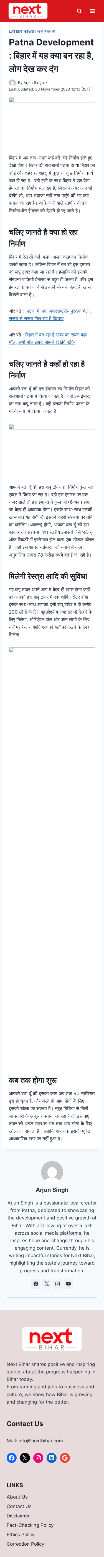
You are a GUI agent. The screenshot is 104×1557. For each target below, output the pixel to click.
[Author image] (12, 82)
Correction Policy (25, 1544)
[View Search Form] (79, 11)
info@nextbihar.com (41, 1440)
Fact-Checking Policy (30, 1525)
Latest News (21, 31)
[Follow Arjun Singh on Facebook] (35, 1284)
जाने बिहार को (46, 31)
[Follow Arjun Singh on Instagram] (57, 1284)
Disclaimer (18, 1516)
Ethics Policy (20, 1534)
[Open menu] (92, 11)
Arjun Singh (34, 82)
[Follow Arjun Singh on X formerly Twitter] (46, 1284)
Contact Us (19, 1506)
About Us (17, 1497)
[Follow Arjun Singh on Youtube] (68, 1284)
